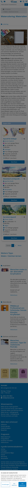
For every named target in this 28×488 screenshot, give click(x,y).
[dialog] (14, 479)
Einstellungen (5, 484)
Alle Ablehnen (14, 484)
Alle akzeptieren (22, 484)
